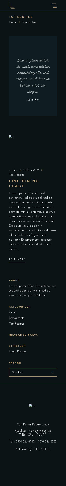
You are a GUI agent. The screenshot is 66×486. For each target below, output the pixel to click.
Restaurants (16, 318)
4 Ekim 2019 (31, 170)
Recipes (22, 351)
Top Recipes (16, 174)
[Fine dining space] (33, 149)
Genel (12, 312)
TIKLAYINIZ (42, 449)
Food (12, 351)
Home (13, 22)
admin (13, 170)
